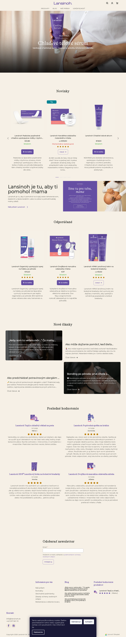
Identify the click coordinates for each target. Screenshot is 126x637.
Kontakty (39, 591)
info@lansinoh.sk (13, 619)
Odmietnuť (76, 622)
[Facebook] (8, 625)
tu (33, 627)
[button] (6, 42)
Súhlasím (89, 622)
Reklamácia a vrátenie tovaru (47, 602)
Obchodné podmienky (44, 594)
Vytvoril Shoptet (114, 634)
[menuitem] (45, 8)
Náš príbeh (40, 588)
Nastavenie (38, 632)
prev (8, 138)
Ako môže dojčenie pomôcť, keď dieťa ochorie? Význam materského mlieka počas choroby (77, 595)
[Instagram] (13, 625)
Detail (62, 152)
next (118, 138)
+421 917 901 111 (12, 621)
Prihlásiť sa (48, 562)
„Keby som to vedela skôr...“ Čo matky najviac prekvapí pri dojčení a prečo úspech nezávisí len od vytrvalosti (77, 589)
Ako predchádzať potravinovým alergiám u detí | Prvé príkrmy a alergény (75, 600)
